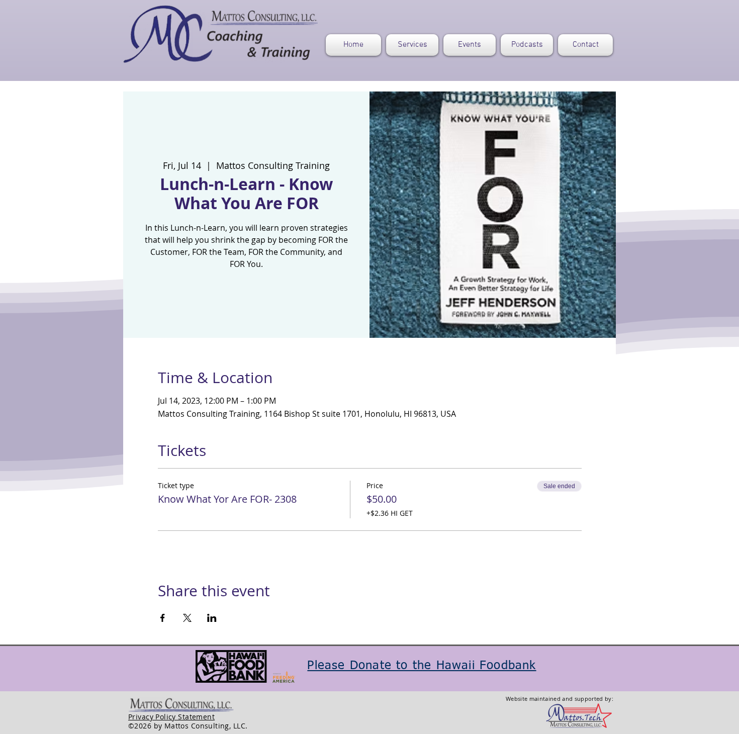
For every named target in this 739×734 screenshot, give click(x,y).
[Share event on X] (187, 618)
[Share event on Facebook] (162, 618)
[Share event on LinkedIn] (212, 618)
